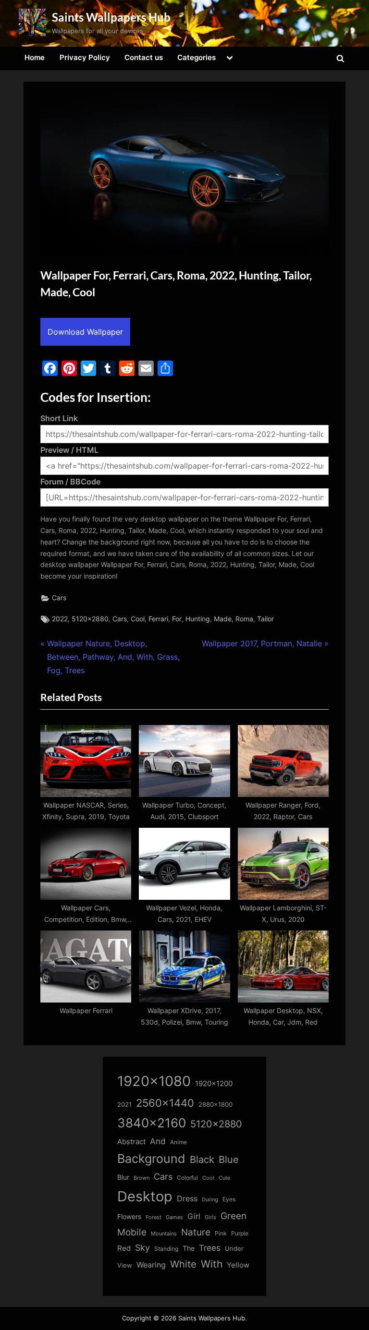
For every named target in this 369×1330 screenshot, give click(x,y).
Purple (239, 1233)
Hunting (197, 619)
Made (223, 619)
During (210, 1199)
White (183, 1264)
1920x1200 (214, 1083)
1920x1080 (154, 1081)
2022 (60, 619)
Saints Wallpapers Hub (111, 17)
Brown (141, 1177)
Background (151, 1158)
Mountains (164, 1234)
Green (233, 1215)
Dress (187, 1198)
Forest (153, 1217)
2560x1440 (165, 1102)
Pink (221, 1233)
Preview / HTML (69, 450)
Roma (244, 619)
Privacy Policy (85, 57)
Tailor (265, 619)
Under (234, 1248)
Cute (224, 1178)
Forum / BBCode (70, 481)
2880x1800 (215, 1104)
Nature (195, 1232)
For (177, 619)
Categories (196, 57)
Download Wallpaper (85, 332)
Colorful (187, 1177)
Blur (123, 1177)
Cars (59, 598)
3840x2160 (151, 1122)
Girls (210, 1217)
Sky (142, 1248)
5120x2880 (90, 619)
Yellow (238, 1265)
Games (174, 1217)
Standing (166, 1248)
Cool (138, 619)
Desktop (144, 1196)
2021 (124, 1104)
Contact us (143, 57)
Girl (193, 1216)
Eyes (228, 1199)
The (189, 1248)
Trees (210, 1248)
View (124, 1265)
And (158, 1141)
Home (35, 57)
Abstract (131, 1141)
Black (202, 1159)
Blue (229, 1159)
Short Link (59, 418)
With (211, 1264)
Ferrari (158, 619)
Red (124, 1248)
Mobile (132, 1232)
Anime (178, 1142)
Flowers (129, 1217)
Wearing (151, 1265)
